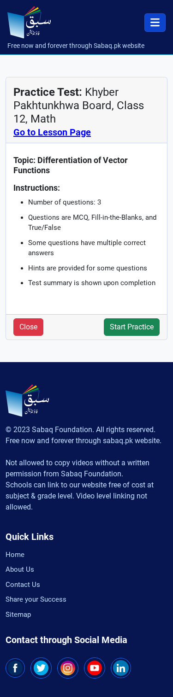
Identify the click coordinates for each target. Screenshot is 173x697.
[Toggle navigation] (155, 22)
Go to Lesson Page (52, 132)
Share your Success (36, 599)
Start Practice (132, 326)
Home (15, 555)
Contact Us (23, 584)
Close (28, 326)
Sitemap (18, 614)
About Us (20, 569)
